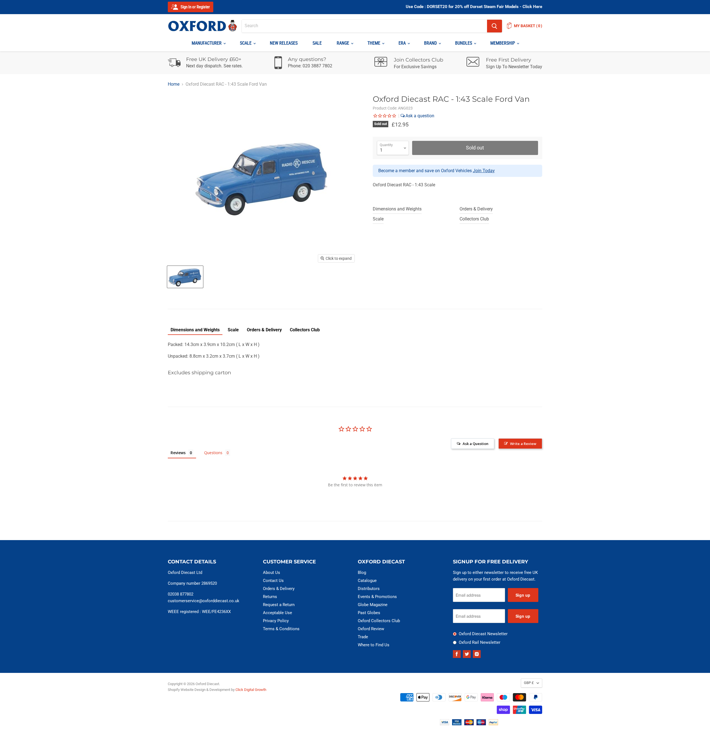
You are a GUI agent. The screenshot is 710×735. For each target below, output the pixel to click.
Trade (363, 636)
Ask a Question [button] (475, 443)
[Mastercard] (469, 723)
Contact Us (273, 580)
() (528, 26)
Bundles (464, 43)
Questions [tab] (213, 452)
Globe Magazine (372, 604)
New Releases (284, 43)
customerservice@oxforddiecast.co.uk (203, 600)
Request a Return (279, 604)
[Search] (494, 26)
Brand (431, 43)
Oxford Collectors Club (379, 620)
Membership (503, 43)
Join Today (484, 170)
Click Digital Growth (250, 690)
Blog (362, 572)
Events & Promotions (377, 596)
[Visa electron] (457, 723)
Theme (374, 43)
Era (403, 43)
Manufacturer (207, 43)
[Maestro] (481, 723)
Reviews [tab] (178, 452)
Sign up (523, 595)
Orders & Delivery (476, 209)
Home (173, 84)
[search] (364, 26)
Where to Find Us (373, 644)
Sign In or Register (195, 6)
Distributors (369, 588)
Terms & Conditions (281, 628)
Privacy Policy (276, 620)
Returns (270, 596)
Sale (317, 43)
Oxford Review (371, 628)
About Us (271, 572)
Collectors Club (474, 219)
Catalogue (367, 580)
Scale (246, 43)
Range (343, 43)
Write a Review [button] (523, 443)
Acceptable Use (277, 612)
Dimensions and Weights (397, 209)
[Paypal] (493, 723)
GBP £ (529, 683)
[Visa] (444, 723)
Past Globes (369, 612)
